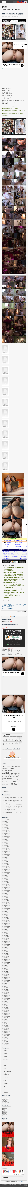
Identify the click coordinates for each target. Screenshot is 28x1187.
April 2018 (6, 969)
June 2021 (6, 912)
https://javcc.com (6, 621)
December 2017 (7, 975)
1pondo (5, 766)
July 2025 (5, 839)
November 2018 (7, 959)
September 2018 (7, 962)
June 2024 (6, 858)
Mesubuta (16, 776)
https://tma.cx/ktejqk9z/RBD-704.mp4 (10, 108)
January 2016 (6, 1010)
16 (20, 740)
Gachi (20, 771)
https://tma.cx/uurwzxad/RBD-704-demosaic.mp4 (12, 107)
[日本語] (25, 2)
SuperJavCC (10, 16)
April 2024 (6, 861)
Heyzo (10, 773)
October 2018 (6, 960)
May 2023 (6, 878)
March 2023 (6, 881)
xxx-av (6, 784)
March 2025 (6, 845)
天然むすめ (13, 784)
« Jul (3, 746)
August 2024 (6, 855)
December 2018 (7, 957)
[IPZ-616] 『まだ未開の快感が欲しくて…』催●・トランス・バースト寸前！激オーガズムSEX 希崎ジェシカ (13, 802)
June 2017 (6, 984)
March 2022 (6, 899)
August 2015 (6, 1017)
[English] (23, 2)
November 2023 (7, 869)
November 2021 (7, 905)
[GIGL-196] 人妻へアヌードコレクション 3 (13, 572)
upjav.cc (4, 1113)
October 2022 (6, 888)
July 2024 (5, 857)
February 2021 (6, 918)
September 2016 (7, 998)
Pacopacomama (7, 780)
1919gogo (15, 766)
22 (17, 742)
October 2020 (6, 924)
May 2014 (6, 1040)
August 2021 (6, 909)
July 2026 (5, 821)
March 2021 (6, 917)
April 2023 (6, 879)
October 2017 (6, 978)
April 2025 (6, 843)
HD (6, 773)
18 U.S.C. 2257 (7, 790)
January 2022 (6, 902)
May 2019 (6, 950)
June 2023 (6, 876)
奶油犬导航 (4, 1101)
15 (17, 740)
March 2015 (6, 1025)
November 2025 (7, 833)
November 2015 (7, 1013)
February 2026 (6, 828)
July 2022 (5, 893)
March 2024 (6, 863)
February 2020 (6, 936)
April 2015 (6, 1023)
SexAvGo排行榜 (5, 1102)
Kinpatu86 (5, 776)
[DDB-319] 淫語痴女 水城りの (10, 582)
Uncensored (10, 782)
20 (12, 742)
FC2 (4, 1062)
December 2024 (7, 849)
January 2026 (6, 830)
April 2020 (6, 933)
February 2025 (6, 846)
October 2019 (6, 942)
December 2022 (7, 885)
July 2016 (5, 1001)
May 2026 (6, 824)
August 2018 (6, 963)
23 (20, 742)
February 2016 (6, 1008)
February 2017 (6, 990)
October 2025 (6, 834)
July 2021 (5, 911)
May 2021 (6, 914)
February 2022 (6, 900)
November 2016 (7, 995)
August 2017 (6, 981)
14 (15, 740)
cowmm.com (4, 1111)
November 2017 (7, 977)
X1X (3, 784)
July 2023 (5, 875)
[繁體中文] (20, 2)
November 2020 (7, 923)
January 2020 (6, 938)
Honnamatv (15, 773)
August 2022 (6, 891)
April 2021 (6, 915)
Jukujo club (10, 775)
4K (4, 1055)
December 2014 (7, 1029)
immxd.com (4, 1115)
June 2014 (6, 1038)
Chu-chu (5, 1061)
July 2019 (5, 947)
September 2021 (7, 908)
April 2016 (6, 1005)
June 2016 (6, 1002)
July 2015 (5, 1019)
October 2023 (6, 870)
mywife (10, 778)
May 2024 (6, 860)
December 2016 (7, 993)
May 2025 (6, 842)
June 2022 (6, 894)
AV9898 (19, 766)
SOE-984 (15, 780)
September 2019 (7, 944)
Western (18, 782)
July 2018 (5, 965)
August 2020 (6, 927)
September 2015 (7, 1016)
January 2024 (6, 866)
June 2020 (6, 930)
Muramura (5, 778)
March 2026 (6, 827)
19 (9, 742)
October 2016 (6, 996)
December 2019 (7, 939)
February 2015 (6, 1026)
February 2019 (6, 954)
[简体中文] (18, 2)
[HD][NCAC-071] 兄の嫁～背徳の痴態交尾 (13, 584)
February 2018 (6, 972)
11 (6, 740)
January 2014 (6, 1044)
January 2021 (6, 920)
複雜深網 (4, 1100)
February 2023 (6, 882)
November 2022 (7, 887)
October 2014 (6, 1032)
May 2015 (6, 1022)
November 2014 (7, 1031)
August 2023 (6, 873)
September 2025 (7, 836)
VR (4, 1086)
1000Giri (10, 766)
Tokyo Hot (6, 1083)
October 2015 (6, 1014)
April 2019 (6, 951)
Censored (5, 600)
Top (26, 1185)
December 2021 (7, 903)
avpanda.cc (4, 1114)
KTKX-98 (10, 776)
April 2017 (6, 987)
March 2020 (6, 935)
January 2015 (6, 1028)
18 (6, 742)
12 (9, 740)
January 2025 (6, 848)
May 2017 (6, 986)
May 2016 (6, 1004)
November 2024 (7, 851)
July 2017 (5, 983)
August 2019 (6, 945)
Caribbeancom (8, 768)
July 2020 (5, 929)
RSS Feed (13, 616)
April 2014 (6, 1041)
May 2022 (6, 896)
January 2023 (6, 884)
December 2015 (7, 1011)
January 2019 (6, 956)
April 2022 (6, 897)
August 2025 (6, 837)
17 (3, 742)
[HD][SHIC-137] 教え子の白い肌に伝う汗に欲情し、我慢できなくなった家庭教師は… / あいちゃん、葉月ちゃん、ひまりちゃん (14, 594)
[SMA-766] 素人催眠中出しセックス (12, 570)
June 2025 (6, 840)
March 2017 (6, 989)
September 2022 (7, 890)
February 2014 (6, 1043)
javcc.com (19, 1184)
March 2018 (6, 971)
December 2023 (7, 867)
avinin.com (4, 1112)
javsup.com (4, 1109)
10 (3, 740)
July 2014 (5, 1037)
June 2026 (6, 822)
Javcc (4, 6)
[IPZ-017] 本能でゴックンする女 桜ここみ (12, 810)
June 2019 (6, 948)
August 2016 (6, 999)
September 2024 (7, 854)
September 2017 (7, 980)
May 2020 (6, 932)
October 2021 (6, 906)
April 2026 (6, 825)
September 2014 (7, 1034)
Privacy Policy (6, 791)
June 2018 (6, 966)
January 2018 (6, 974)
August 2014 (6, 1035)
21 (15, 742)
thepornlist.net (5, 1099)
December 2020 (7, 921)
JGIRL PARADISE (7, 1071)
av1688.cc (4, 1110)
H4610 (3, 773)
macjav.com (4, 1108)
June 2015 (6, 1020)
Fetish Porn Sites (5, 1098)
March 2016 (6, 1007)
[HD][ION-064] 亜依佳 (8, 597)
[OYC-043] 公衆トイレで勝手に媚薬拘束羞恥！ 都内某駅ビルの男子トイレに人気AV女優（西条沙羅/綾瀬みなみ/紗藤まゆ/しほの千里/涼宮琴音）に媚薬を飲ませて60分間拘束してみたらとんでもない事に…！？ (14, 577)
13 (12, 740)
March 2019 (6, 953)
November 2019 (7, 941)
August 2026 (6, 819)
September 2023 (7, 872)
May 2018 (6, 968)
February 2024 (6, 864)
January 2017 (6, 992)
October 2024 (6, 852)
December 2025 (7, 831)
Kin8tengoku (17, 775)
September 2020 (7, 926)
